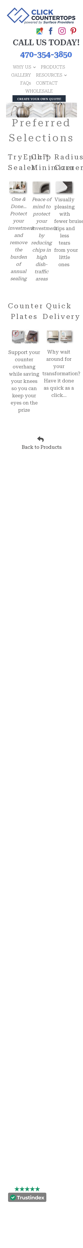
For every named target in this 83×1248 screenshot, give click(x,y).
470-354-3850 (46, 54)
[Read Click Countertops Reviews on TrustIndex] (27, 1198)
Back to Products (42, 447)
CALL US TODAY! (46, 42)
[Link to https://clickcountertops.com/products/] (40, 439)
